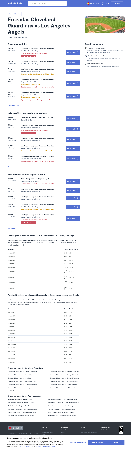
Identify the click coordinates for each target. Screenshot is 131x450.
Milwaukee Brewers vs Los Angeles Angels (22, 409)
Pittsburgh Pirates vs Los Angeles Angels (62, 399)
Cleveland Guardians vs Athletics (19, 378)
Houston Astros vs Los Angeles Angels (21, 415)
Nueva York (64, 430)
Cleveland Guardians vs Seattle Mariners (22, 381)
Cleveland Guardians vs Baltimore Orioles (64, 388)
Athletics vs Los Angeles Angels (18, 406)
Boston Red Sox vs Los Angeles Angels (21, 402)
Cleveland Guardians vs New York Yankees (64, 378)
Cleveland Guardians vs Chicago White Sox (64, 375)
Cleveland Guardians (15, 14)
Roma (63, 432)
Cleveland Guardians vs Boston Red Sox (63, 384)
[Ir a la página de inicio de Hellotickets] (15, 3)
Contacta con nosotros (89, 432)
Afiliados (43, 434)
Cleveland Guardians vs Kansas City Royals (22, 371)
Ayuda (83, 430)
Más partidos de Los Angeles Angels (26, 174)
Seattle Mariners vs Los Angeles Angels (61, 406)
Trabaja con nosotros (48, 432)
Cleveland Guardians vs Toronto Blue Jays (64, 371)
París (62, 434)
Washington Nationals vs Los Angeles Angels (63, 402)
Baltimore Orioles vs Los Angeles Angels (22, 412)
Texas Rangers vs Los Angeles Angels (20, 399)
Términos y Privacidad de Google (45, 446)
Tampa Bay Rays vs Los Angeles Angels (61, 409)
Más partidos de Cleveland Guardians (27, 113)
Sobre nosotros (46, 430)
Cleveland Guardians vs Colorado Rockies (22, 384)
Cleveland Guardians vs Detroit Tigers (21, 375)
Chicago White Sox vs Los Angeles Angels (62, 415)
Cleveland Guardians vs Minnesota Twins (64, 381)
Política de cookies (24, 446)
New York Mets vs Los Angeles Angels (61, 412)
